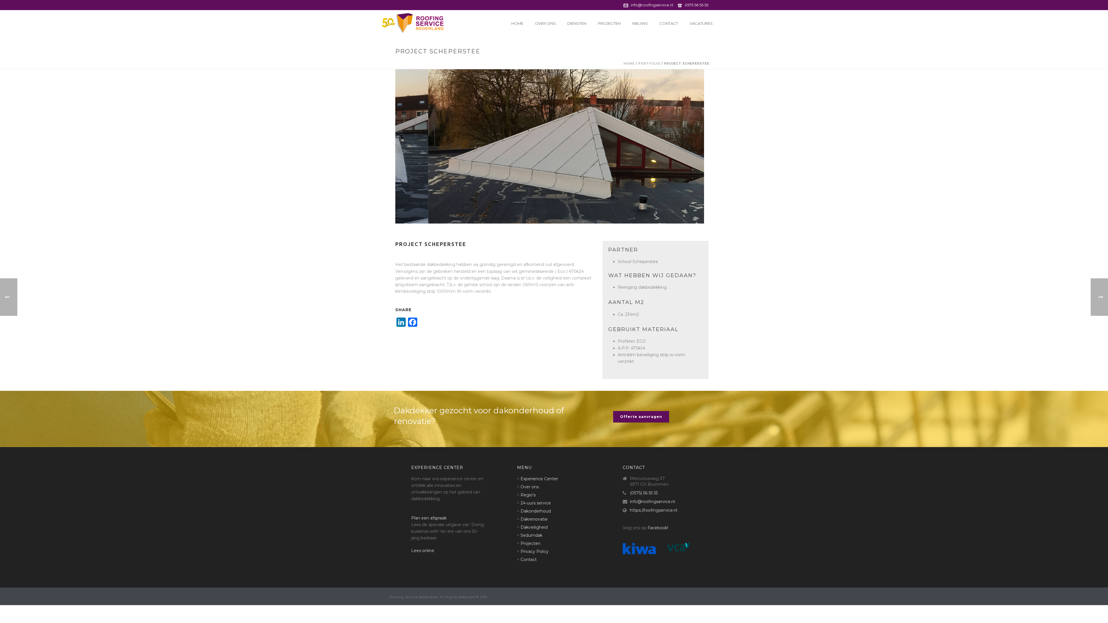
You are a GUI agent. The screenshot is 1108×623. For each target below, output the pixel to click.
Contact (668, 23)
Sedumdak (531, 535)
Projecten (609, 23)
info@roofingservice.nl (652, 5)
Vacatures (701, 23)
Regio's (528, 495)
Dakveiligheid (534, 527)
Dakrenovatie (534, 519)
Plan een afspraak (429, 518)
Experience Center (539, 478)
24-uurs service (536, 503)
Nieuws (640, 23)
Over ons (545, 23)
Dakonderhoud (536, 511)
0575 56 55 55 (696, 5)
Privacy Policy (535, 551)
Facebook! (657, 527)
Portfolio (649, 63)
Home (517, 23)
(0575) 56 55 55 (644, 493)
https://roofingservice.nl (653, 510)
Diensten (576, 23)
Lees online (422, 550)
